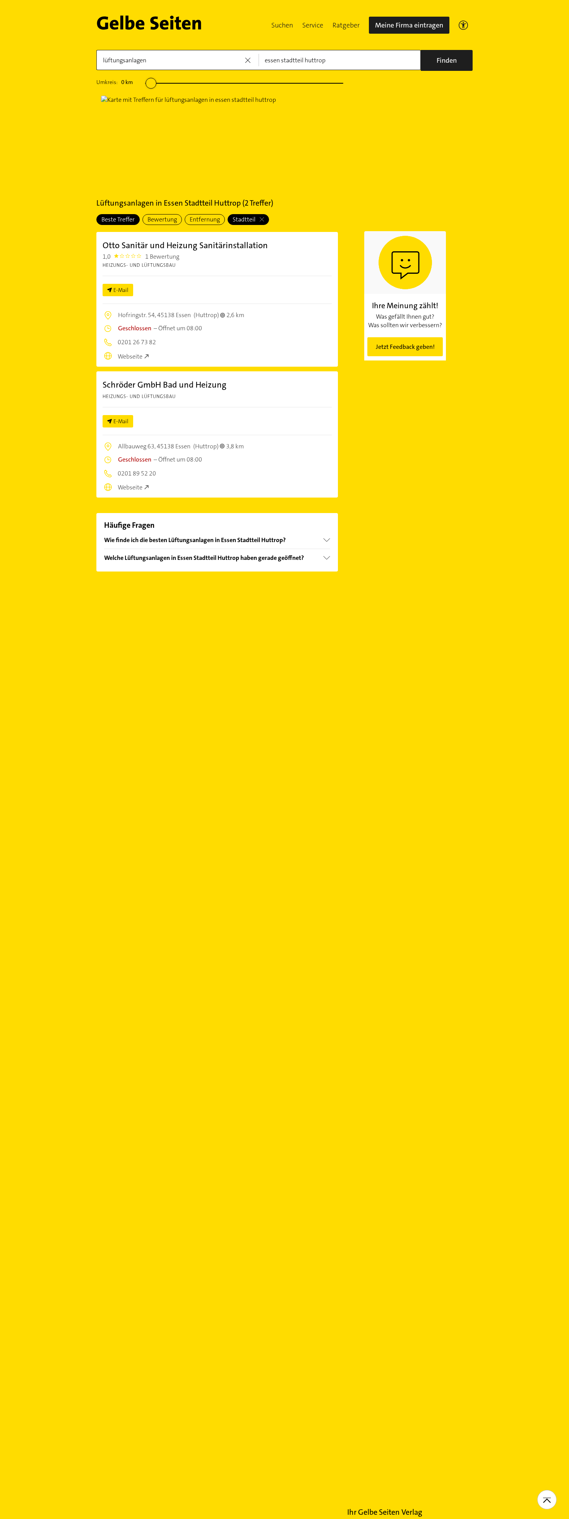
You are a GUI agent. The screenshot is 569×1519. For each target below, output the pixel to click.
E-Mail (121, 290)
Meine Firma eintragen (409, 25)
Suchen (282, 25)
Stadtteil (245, 219)
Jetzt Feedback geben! (405, 347)
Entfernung (205, 219)
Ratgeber (346, 25)
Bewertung (162, 219)
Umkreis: (114, 82)
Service (312, 25)
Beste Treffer (118, 219)
